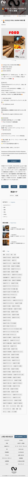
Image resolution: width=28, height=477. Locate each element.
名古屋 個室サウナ (6, 277)
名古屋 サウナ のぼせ (7, 314)
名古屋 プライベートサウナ (16, 277)
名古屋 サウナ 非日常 (15, 354)
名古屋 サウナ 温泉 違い (18, 403)
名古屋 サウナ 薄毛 (6, 368)
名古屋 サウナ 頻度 (15, 314)
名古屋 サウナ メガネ (16, 397)
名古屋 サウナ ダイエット (15, 268)
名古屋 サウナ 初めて (7, 260)
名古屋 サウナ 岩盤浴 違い (7, 403)
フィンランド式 (13, 405)
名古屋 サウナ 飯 (14, 348)
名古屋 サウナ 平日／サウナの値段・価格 (10, 288)
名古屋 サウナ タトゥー (7, 397)
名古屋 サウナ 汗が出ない (17, 383)
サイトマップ (21, 464)
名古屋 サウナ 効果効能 (15, 266)
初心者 (9, 411)
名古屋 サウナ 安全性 (17, 308)
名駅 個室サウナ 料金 (7, 280)
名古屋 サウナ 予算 (14, 391)
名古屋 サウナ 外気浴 (16, 306)
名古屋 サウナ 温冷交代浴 (7, 374)
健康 (17, 408)
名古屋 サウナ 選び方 (17, 343)
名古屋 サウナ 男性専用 (7, 351)
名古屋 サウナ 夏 (6, 346)
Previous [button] (2, 44)
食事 (4, 254)
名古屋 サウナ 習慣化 (15, 357)
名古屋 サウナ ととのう (7, 263)
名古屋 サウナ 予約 (6, 354)
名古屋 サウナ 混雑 (6, 348)
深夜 (4, 212)
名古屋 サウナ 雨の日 (14, 388)
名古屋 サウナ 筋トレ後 (16, 371)
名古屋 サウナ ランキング (14, 340)
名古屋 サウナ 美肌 (6, 271)
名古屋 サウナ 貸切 (6, 391)
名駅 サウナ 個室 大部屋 (7, 343)
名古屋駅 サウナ (6, 340)
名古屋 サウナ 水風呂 (7, 306)
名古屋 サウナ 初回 (6, 357)
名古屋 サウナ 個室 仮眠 (16, 280)
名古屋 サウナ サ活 (16, 385)
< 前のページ (5, 186)
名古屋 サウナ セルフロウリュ (8, 303)
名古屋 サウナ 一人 (6, 283)
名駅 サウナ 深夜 (6, 388)
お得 (15, 254)
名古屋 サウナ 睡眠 (14, 271)
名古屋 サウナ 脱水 (14, 311)
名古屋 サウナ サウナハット (8, 380)
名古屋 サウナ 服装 (17, 380)
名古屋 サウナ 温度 (18, 303)
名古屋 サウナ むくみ (16, 360)
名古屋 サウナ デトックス (7, 366)
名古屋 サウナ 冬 (13, 346)
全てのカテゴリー (7, 205)
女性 (20, 408)
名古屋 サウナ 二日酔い (18, 366)
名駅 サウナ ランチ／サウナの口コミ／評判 (10, 331)
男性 (4, 207)
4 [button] (14, 60)
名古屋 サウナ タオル (16, 317)
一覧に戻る (14, 186)
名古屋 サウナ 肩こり (7, 274)
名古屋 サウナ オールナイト (18, 351)
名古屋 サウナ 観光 (17, 400)
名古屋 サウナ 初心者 (7, 257)
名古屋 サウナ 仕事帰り (7, 337)
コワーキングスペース (7, 408)
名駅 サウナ (14, 260)
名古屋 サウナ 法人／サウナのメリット (10, 294)
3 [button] (13, 60)
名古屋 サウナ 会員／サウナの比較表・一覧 (10, 291)
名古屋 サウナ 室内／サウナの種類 (9, 297)
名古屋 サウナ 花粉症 (7, 371)
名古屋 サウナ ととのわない (17, 274)
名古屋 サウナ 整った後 (7, 383)
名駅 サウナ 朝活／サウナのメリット (9, 326)
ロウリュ (5, 216)
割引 (12, 254)
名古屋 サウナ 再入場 (16, 377)
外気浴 (5, 214)
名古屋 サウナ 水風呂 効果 (7, 308)
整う (22, 405)
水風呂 (13, 408)
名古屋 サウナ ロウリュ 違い (19, 374)
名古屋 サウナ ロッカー (7, 394)
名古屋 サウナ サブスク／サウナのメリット (10, 286)
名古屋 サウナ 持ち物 (7, 317)
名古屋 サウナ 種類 (16, 263)
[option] (14, 44)
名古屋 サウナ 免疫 (16, 363)
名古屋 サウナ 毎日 (6, 268)
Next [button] (25, 44)
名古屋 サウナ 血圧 (6, 311)
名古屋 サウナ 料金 (14, 283)
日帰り (18, 405)
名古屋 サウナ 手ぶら (7, 320)
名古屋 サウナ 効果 (6, 266)
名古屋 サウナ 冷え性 (7, 360)
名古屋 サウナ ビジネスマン (8, 400)
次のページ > (23, 186)
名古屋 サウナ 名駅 (16, 337)
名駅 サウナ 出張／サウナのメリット (9, 334)
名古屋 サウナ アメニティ (17, 394)
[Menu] (25, 3)
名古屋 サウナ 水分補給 (7, 385)
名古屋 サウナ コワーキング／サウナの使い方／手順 (12, 328)
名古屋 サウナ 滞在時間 (7, 377)
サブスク (7, 254)
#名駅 (16, 195)
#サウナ (12, 195)
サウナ (7, 405)
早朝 (4, 209)
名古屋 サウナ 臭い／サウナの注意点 (9, 323)
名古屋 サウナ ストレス (7, 363)
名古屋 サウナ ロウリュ (7, 300)
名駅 (4, 405)
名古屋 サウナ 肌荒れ (15, 368)
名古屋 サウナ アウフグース (18, 300)
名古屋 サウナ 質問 (15, 257)
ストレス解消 (14, 411)
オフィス (4, 411)
